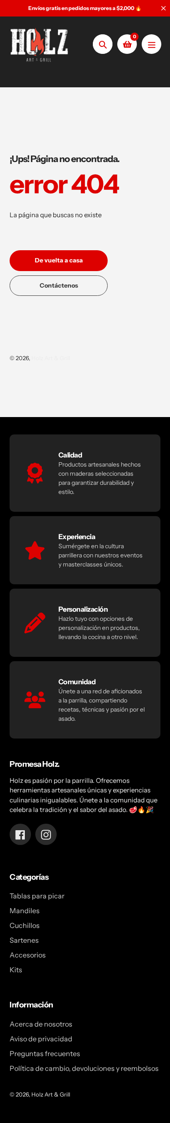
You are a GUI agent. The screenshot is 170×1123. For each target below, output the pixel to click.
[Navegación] (151, 44)
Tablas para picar (37, 895)
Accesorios (28, 955)
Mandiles (25, 910)
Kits (16, 969)
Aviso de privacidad (41, 1038)
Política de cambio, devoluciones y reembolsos (84, 1068)
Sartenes (24, 940)
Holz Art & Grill (50, 357)
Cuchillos (25, 925)
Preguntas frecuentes (45, 1053)
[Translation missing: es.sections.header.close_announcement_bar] (163, 8)
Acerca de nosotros (41, 1024)
